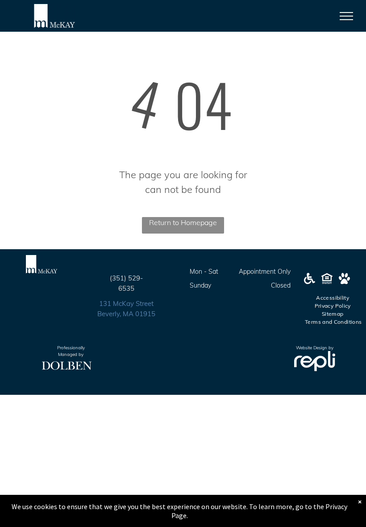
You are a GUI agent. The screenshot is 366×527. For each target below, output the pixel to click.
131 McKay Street (126, 303)
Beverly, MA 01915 (126, 314)
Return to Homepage (183, 222)
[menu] (346, 16)
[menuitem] (333, 298)
